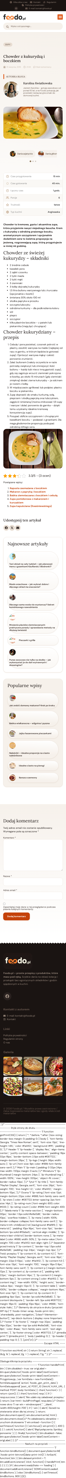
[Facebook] (16, 8)
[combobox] (33, 26)
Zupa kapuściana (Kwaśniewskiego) (31, 506)
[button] (60, 17)
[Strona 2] (33, 161)
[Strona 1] (30, 161)
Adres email (10, 890)
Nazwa (7, 876)
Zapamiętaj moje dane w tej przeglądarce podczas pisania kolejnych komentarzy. (29, 908)
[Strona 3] (35, 161)
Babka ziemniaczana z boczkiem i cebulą (34, 495)
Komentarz (9, 838)
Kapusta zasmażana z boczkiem (28, 488)
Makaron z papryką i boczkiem (28, 491)
